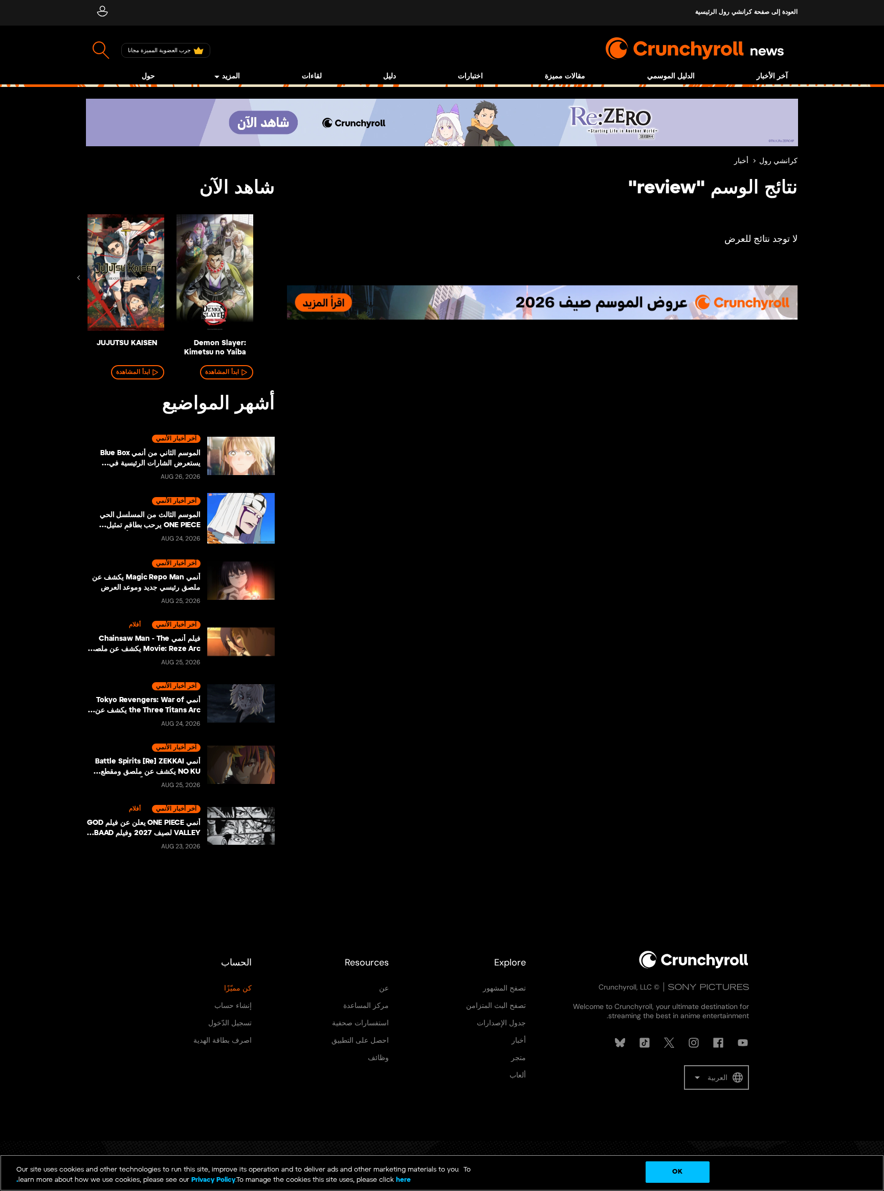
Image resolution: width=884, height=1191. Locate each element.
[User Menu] (102, 12)
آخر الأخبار (772, 76)
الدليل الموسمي (671, 76)
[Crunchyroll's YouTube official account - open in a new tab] (743, 1042)
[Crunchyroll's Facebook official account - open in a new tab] (718, 1042)
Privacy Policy (213, 1180)
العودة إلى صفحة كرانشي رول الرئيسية (746, 12)
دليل (389, 76)
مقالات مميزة (565, 76)
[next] (78, 277)
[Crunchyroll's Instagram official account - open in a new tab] (693, 1042)
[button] (716, 1077)
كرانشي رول (778, 161)
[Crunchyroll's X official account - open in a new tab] (669, 1042)
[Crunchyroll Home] (693, 966)
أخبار (741, 161)
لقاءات (312, 76)
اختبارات (470, 76)
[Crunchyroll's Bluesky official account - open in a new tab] (620, 1042)
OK (677, 1171)
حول (148, 76)
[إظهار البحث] (101, 50)
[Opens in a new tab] (442, 122)
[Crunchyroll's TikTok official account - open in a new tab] (644, 1042)
